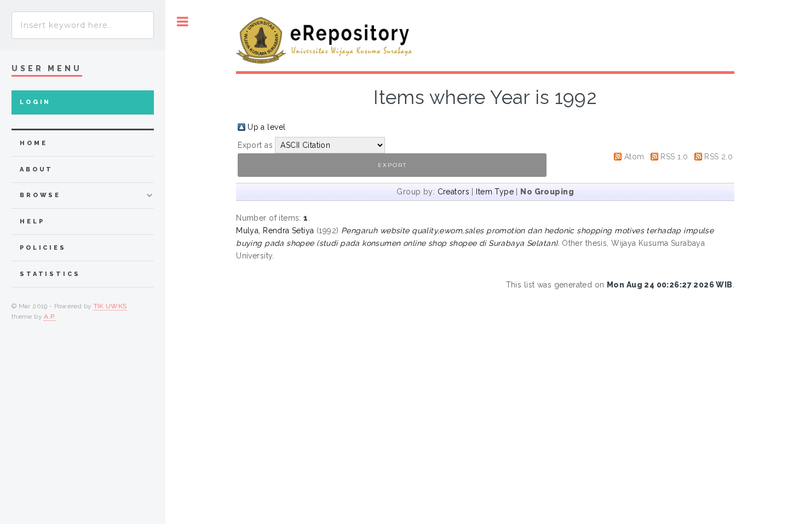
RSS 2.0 (718, 156)
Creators (453, 191)
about (36, 169)
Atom (634, 156)
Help (32, 221)
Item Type (495, 191)
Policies (43, 247)
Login (35, 102)
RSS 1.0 (674, 156)
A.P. (49, 316)
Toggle (182, 21)
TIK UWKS (110, 306)
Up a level (266, 127)
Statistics (50, 274)
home (33, 143)
